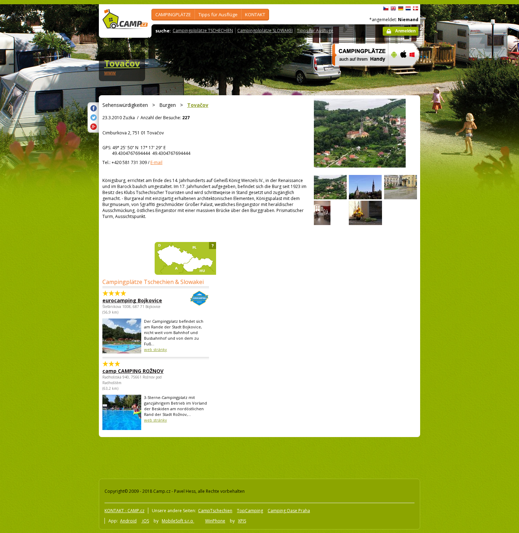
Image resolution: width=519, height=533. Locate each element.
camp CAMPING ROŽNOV (132, 371)
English (393, 8)
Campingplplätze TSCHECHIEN (203, 31)
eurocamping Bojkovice (132, 300)
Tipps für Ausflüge (218, 14)
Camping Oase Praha (289, 511)
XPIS (242, 521)
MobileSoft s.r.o (178, 521)
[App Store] (403, 70)
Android (128, 521)
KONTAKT (255, 14)
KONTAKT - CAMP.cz (124, 511)
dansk (415, 8)
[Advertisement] (450, 216)
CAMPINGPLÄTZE (173, 14)
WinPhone (215, 521)
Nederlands (408, 8)
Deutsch (401, 8)
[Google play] (393, 70)
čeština (386, 8)
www (110, 72)
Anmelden (405, 31)
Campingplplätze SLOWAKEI (265, 31)
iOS (145, 521)
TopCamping (250, 511)
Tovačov (122, 63)
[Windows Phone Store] (416, 70)
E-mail (156, 162)
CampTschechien (215, 511)
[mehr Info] (357, 70)
